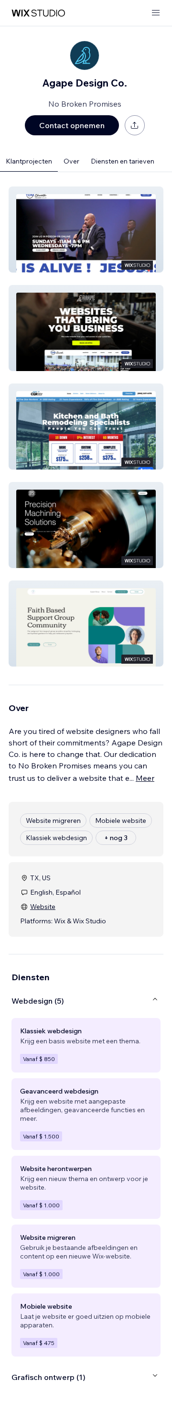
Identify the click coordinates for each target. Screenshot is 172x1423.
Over (71, 161)
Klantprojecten (29, 161)
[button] (86, 229)
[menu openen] (155, 13)
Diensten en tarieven (122, 161)
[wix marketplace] (38, 13)
